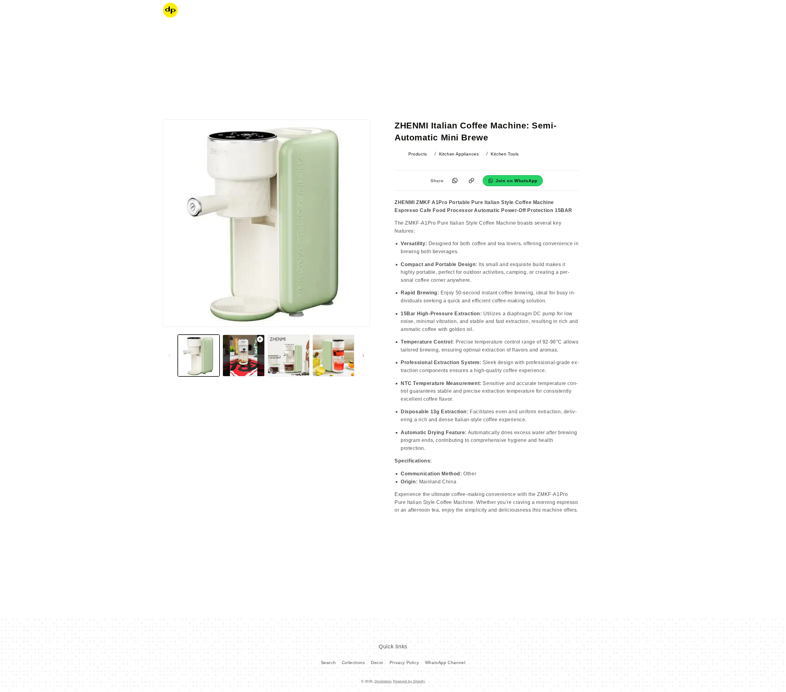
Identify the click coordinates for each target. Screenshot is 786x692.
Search (328, 662)
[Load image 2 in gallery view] (288, 355)
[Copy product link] (471, 180)
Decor (377, 662)
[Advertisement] (393, 69)
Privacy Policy (404, 662)
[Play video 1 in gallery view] (243, 355)
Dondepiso (383, 681)
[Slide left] (169, 355)
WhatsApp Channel (445, 662)
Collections (353, 662)
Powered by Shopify (409, 681)
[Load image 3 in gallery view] (333, 355)
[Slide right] (363, 355)
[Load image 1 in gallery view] (199, 355)
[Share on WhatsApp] (454, 180)
